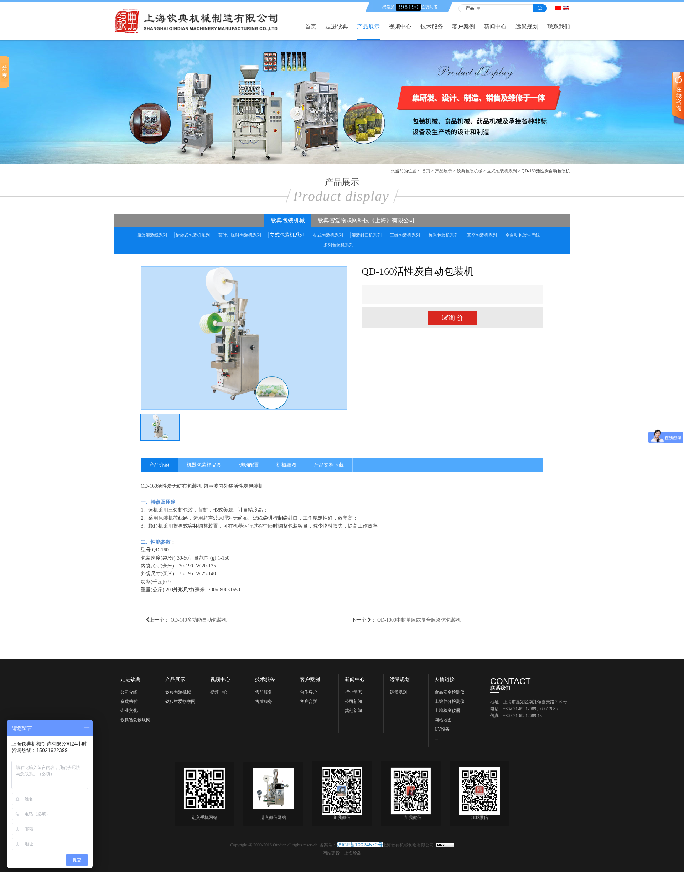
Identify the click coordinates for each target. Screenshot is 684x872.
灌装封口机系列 (367, 235)
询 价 (456, 317)
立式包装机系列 (502, 170)
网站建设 (331, 853)
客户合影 (308, 701)
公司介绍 (129, 692)
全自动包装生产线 (523, 235)
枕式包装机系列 (328, 235)
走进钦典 (336, 27)
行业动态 (353, 692)
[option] (244, 338)
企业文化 (129, 710)
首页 (310, 27)
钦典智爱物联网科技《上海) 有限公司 (136, 721)
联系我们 (558, 27)
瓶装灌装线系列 (152, 235)
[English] (566, 8)
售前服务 (263, 692)
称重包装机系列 (443, 235)
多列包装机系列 (338, 245)
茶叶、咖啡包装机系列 (239, 235)
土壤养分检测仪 (450, 701)
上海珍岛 (352, 853)
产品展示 (368, 27)
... (436, 738)
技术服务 (431, 27)
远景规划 (526, 27)
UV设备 (442, 729)
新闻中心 (495, 27)
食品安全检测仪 (450, 692)
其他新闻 (353, 710)
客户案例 (463, 27)
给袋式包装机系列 (193, 235)
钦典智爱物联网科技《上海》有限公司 (366, 220)
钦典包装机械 (469, 170)
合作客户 (308, 692)
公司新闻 (353, 701)
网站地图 (443, 719)
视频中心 (400, 27)
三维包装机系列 (405, 235)
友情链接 (445, 679)
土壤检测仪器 (447, 710)
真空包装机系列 (482, 235)
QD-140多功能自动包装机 (199, 620)
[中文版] (558, 8)
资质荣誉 (129, 701)
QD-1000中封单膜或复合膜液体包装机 (419, 620)
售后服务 (263, 701)
